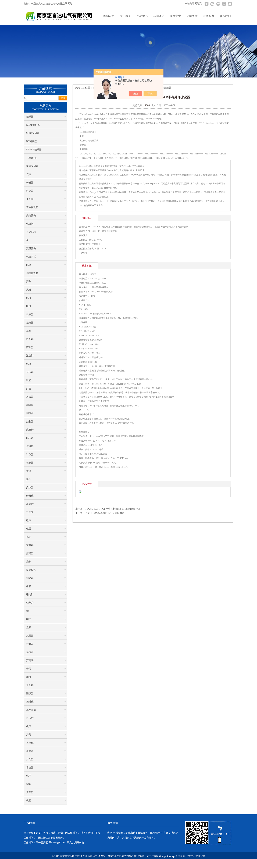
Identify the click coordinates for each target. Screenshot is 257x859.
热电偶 (30, 743)
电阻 (28, 528)
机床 (28, 726)
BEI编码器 (32, 141)
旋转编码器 (32, 166)
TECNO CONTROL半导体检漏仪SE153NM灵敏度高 (113, 509)
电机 (28, 306)
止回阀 (30, 199)
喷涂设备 (31, 570)
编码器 (30, 116)
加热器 (30, 578)
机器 (28, 800)
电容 (28, 364)
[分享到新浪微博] (218, 4)
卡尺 (28, 668)
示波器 (30, 767)
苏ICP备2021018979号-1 (120, 856)
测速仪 (30, 405)
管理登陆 (200, 856)
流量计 (30, 429)
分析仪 (30, 495)
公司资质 (192, 16)
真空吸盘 (31, 710)
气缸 (28, 174)
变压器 (30, 372)
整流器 (30, 693)
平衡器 (30, 685)
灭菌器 (30, 792)
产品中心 (142, 16)
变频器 (30, 347)
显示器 (30, 314)
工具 (28, 331)
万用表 (30, 660)
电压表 (30, 438)
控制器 (30, 421)
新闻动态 (158, 16)
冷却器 (30, 339)
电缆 (28, 265)
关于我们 (125, 16)
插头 (28, 561)
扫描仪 (30, 701)
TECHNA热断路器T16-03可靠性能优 (104, 513)
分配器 (30, 759)
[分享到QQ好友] (229, 4)
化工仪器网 (152, 856)
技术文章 (175, 16)
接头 (28, 479)
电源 (28, 520)
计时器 (30, 644)
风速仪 (30, 652)
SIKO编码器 (32, 133)
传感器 (30, 182)
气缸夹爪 (31, 256)
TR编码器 (31, 158)
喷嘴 (28, 380)
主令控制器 (32, 207)
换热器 (30, 487)
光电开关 (31, 215)
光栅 (28, 537)
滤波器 (30, 446)
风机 (28, 289)
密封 (28, 471)
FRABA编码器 (34, 149)
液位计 (30, 355)
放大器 (30, 396)
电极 (28, 298)
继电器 (30, 322)
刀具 (28, 734)
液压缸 (30, 718)
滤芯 (28, 784)
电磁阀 (30, 223)
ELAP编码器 (33, 125)
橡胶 (28, 586)
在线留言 (208, 16)
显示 (28, 627)
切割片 (30, 602)
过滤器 (30, 191)
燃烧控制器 (32, 273)
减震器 (30, 635)
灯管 (28, 388)
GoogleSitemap (166, 856)
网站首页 (109, 16)
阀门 (28, 619)
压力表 (30, 751)
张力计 (30, 594)
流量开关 (31, 248)
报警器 (30, 553)
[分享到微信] (212, 4)
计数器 (30, 454)
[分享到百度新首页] (224, 4)
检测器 (30, 462)
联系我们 (225, 16)
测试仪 (30, 413)
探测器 (30, 545)
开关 (28, 281)
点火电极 (31, 232)
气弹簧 (30, 512)
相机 (28, 677)
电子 (28, 776)
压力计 (30, 504)
